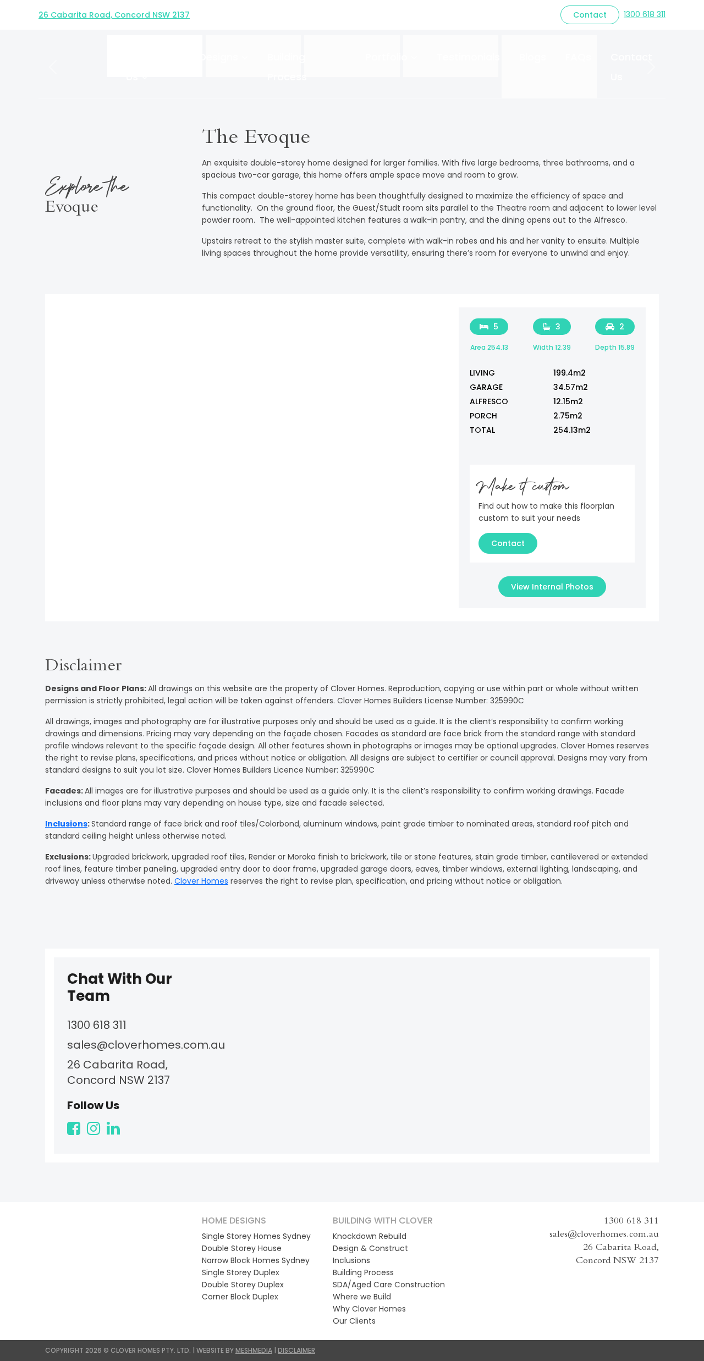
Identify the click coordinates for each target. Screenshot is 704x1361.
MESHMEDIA (253, 1350)
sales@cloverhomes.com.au (146, 1045)
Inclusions (66, 823)
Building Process (287, 67)
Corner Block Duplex (240, 1296)
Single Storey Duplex (240, 1272)
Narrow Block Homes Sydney (256, 1260)
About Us (141, 67)
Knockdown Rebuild (369, 1236)
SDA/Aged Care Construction (389, 1284)
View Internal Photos (552, 586)
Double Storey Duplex (243, 1284)
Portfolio (386, 57)
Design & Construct (370, 1248)
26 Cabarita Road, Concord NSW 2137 (114, 14)
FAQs (578, 57)
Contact (590, 14)
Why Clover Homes (369, 1308)
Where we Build (362, 1296)
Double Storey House (242, 1248)
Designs (218, 57)
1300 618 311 (645, 14)
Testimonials (468, 57)
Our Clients (354, 1320)
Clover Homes (201, 880)
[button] (53, 67)
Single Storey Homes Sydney (256, 1236)
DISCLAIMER (296, 1350)
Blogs (532, 57)
